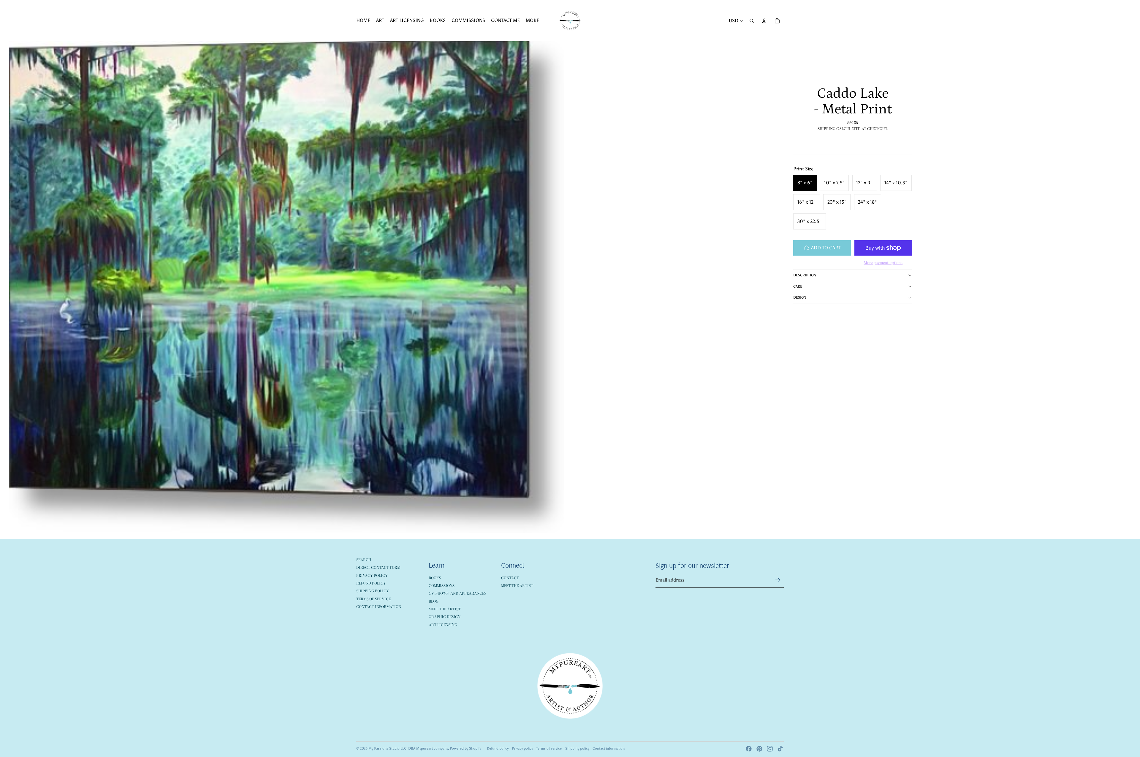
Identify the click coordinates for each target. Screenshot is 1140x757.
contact (510, 578)
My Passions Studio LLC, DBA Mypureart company (408, 748)
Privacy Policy (372, 575)
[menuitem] (363, 20)
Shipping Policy (372, 591)
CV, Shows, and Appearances (457, 593)
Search (363, 560)
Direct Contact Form (378, 567)
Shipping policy (577, 748)
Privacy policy (522, 748)
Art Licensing (443, 625)
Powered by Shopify (465, 748)
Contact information (609, 748)
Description (804, 275)
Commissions (442, 585)
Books (435, 578)
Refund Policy (371, 583)
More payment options (883, 262)
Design (799, 297)
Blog (433, 601)
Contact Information (378, 606)
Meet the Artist (445, 609)
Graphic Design (444, 617)
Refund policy (498, 748)
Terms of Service (373, 599)
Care (797, 286)
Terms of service (549, 748)
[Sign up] (778, 580)
